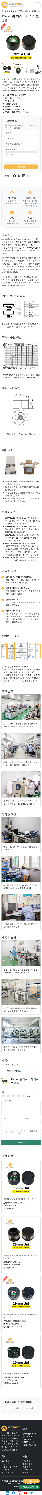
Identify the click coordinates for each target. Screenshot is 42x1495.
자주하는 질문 (28, 1469)
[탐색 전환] (37, 4)
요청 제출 (21, 167)
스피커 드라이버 (29, 1445)
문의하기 (5, 1469)
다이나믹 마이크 (11, 11)
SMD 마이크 (27, 1439)
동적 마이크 (27, 1436)
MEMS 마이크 (28, 1442)
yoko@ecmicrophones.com (21, 1481)
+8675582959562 (14, 1483)
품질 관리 (5, 1464)
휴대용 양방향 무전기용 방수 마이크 (18, 1199)
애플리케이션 (28, 1464)
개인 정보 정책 (7, 1472)
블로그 (25, 1472)
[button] (21, 1132)
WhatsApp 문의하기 (30, 1487)
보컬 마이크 (30, 1408)
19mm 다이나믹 (13, 1408)
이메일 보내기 (33, 1481)
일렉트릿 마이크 (29, 1433)
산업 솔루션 (27, 1461)
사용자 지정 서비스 (9, 1466)
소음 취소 (26, 1466)
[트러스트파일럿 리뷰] (31, 1493)
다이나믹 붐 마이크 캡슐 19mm (16, 1373)
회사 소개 (5, 1461)
